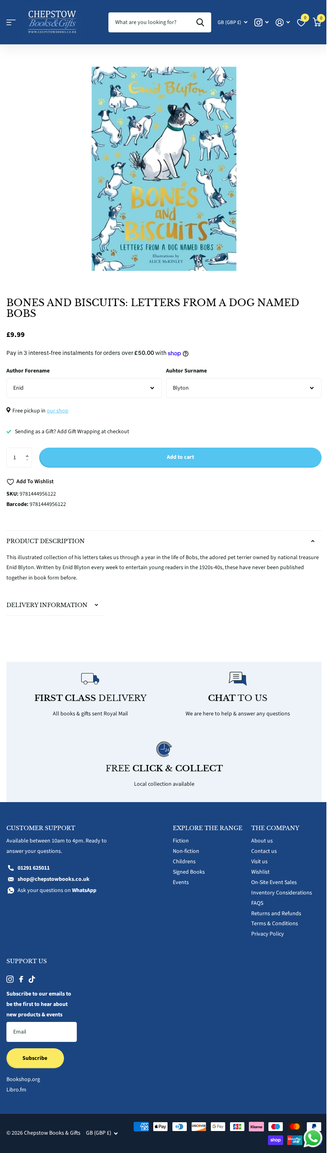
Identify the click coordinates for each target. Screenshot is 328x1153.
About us (257, 836)
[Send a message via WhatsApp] (307, 1138)
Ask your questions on (57, 886)
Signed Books (186, 874)
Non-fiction (183, 853)
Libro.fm (16, 1085)
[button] (29, 451)
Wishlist (256, 868)
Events (178, 884)
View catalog (11, 22)
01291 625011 (34, 864)
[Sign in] (282, 23)
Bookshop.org (23, 1075)
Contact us (259, 847)
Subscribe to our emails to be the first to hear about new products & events (38, 1000)
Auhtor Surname (186, 371)
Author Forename (28, 371)
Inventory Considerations (277, 888)
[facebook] (21, 975)
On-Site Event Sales (269, 878)
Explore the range (192, 827)
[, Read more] (261, 23)
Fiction (178, 843)
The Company (271, 823)
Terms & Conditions (270, 919)
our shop (57, 411)
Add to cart (180, 457)
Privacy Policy (263, 930)
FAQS (253, 898)
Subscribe (35, 1054)
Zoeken (200, 22)
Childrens (181, 864)
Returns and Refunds (272, 909)
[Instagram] (10, 974)
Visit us (255, 857)
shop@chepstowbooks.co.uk (54, 875)
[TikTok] (32, 974)
